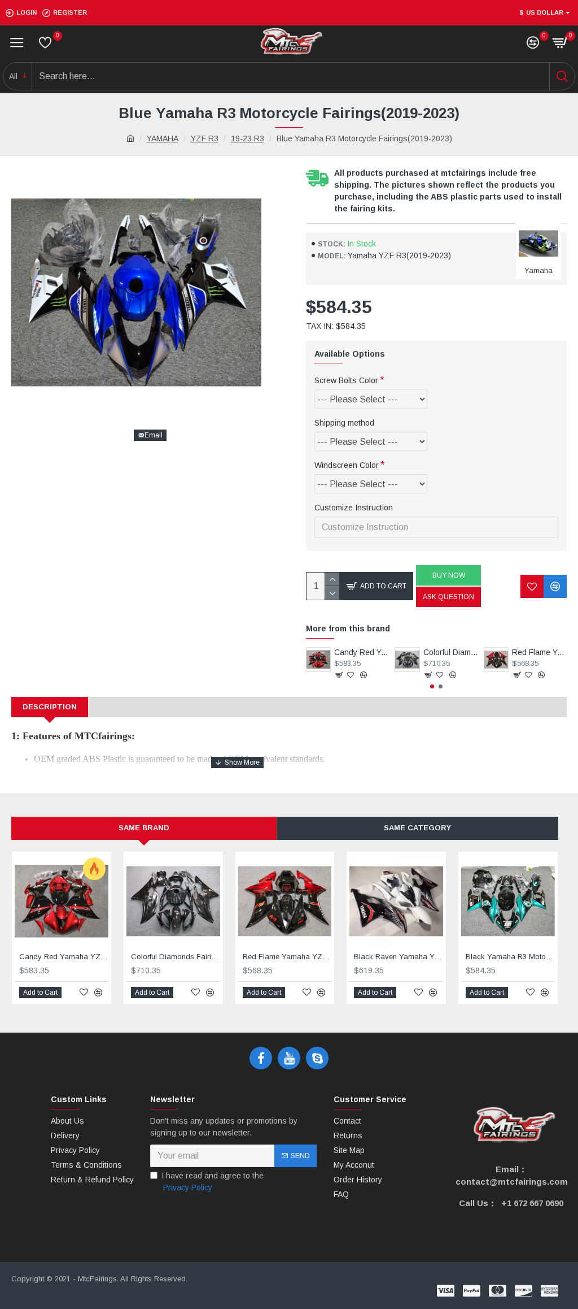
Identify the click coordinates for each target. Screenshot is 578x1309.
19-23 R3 (247, 138)
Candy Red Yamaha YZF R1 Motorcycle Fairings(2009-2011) (361, 652)
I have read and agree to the (212, 1181)
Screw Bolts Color (346, 380)
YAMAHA (162, 138)
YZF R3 (204, 138)
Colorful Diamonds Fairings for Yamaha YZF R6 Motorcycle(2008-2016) (450, 652)
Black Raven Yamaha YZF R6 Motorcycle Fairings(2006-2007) (398, 956)
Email (153, 435)
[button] (432, 686)
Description (50, 707)
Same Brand (144, 827)
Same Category (417, 827)
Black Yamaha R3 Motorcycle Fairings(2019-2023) (510, 956)
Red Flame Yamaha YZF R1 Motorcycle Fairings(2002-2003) (539, 652)
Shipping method (344, 422)
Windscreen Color (346, 465)
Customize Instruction (353, 507)
